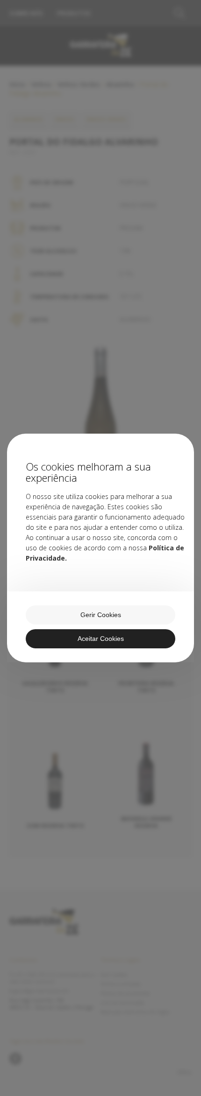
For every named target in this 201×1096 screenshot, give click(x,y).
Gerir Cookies (100, 614)
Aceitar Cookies (101, 638)
